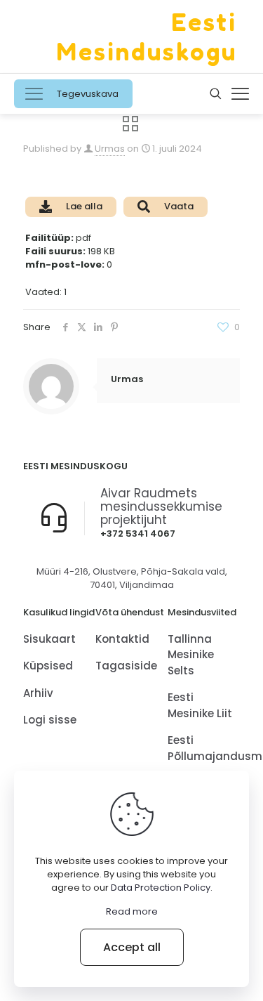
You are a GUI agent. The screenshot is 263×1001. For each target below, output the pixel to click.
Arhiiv (38, 693)
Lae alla (84, 206)
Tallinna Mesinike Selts (191, 655)
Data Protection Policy (160, 887)
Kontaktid (122, 639)
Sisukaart (49, 639)
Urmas (110, 148)
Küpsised (48, 665)
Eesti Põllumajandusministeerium (204, 748)
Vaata (179, 206)
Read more (132, 911)
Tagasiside (126, 665)
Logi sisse (49, 719)
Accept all (132, 947)
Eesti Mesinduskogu (147, 36)
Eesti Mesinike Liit (200, 705)
